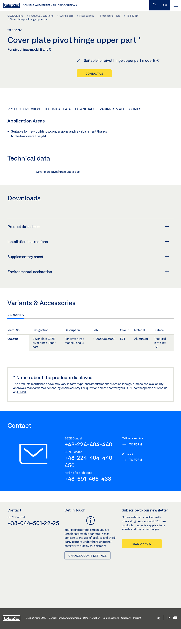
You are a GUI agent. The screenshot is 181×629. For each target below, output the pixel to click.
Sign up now (141, 543)
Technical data (57, 109)
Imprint (137, 617)
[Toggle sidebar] (165, 5)
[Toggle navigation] (175, 5)
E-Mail (21, 392)
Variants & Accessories (120, 109)
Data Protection (91, 617)
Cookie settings (111, 617)
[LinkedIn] (168, 618)
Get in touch (75, 510)
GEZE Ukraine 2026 (36, 617)
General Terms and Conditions (65, 617)
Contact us (94, 73)
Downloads (85, 109)
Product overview (23, 109)
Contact (14, 510)
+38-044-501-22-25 (33, 523)
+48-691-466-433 (88, 478)
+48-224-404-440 (88, 444)
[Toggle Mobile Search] (154, 5)
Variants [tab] (15, 315)
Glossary (126, 617)
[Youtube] (175, 618)
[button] (158, 618)
